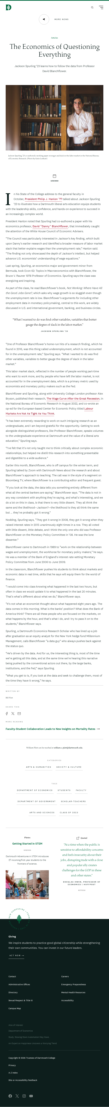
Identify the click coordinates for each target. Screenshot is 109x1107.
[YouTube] (31, 1097)
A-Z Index (13, 1072)
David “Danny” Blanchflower (50, 226)
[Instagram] (24, 1097)
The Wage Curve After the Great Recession (73, 398)
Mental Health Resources (73, 992)
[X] (17, 1097)
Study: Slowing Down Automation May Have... (29, 1037)
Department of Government (37, 801)
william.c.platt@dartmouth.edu (68, 748)
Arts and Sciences (42, 812)
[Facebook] (10, 1097)
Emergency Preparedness (73, 984)
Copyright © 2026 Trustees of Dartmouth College (32, 1058)
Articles (54, 38)
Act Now (15, 955)
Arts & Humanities (38, 767)
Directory (13, 992)
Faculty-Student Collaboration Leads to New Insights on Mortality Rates (51, 729)
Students (64, 790)
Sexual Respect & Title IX (21, 1000)
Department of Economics (35, 790)
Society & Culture (69, 767)
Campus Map (15, 1008)
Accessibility (67, 1000)
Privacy (12, 1065)
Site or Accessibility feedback (23, 1080)
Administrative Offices (19, 984)
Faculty (81, 790)
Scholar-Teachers (73, 801)
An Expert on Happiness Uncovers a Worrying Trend (33, 1043)
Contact (12, 976)
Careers (65, 976)
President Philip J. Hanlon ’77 (43, 199)
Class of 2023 (69, 812)
